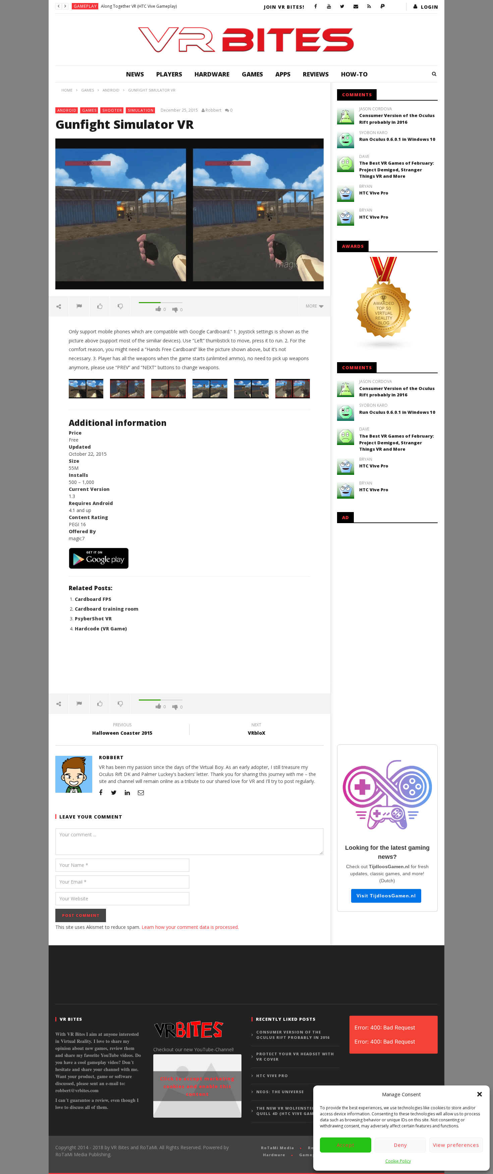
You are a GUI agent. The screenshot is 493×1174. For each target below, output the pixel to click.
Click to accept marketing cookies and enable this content (197, 1086)
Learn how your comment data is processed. (190, 927)
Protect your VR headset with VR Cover (295, 1056)
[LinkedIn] (127, 792)
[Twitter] (342, 6)
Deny (400, 1144)
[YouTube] (329, 6)
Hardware (212, 74)
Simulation (141, 110)
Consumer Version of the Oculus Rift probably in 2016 (397, 118)
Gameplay (85, 6)
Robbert (213, 110)
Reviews (316, 74)
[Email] (356, 6)
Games (252, 74)
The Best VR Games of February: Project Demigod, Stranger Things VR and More (396, 169)
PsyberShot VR (93, 618)
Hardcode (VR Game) (101, 628)
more (312, 306)
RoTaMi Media (277, 1147)
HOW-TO (354, 74)
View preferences (456, 1144)
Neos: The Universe (280, 1091)
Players (169, 74)
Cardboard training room (107, 609)
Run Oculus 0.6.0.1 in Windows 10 (397, 139)
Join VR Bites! (284, 7)
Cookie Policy (398, 1161)
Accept (345, 1144)
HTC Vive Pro (373, 193)
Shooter (112, 110)
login (429, 7)
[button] (479, 1094)
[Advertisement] (189, 667)
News (135, 74)
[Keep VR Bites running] (382, 6)
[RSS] (369, 6)
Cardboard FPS (93, 599)
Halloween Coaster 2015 (122, 730)
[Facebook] (315, 6)
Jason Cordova (375, 109)
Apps (282, 74)
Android (66, 110)
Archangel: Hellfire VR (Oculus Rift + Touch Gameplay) (151, 6)
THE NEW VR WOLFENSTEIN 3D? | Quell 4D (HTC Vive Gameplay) (293, 1111)
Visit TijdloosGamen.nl (386, 895)
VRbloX (256, 730)
